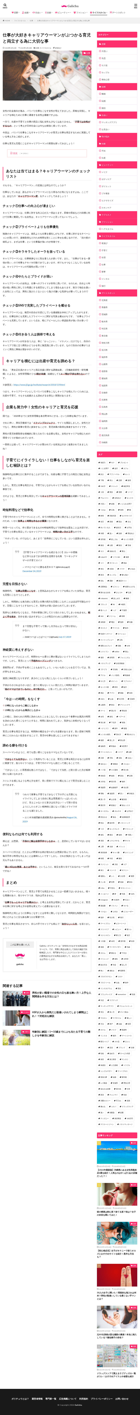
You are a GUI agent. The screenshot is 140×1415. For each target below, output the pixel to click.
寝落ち (102, 876)
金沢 (116, 468)
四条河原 (113, 516)
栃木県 (104, 321)
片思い (104, 51)
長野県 (104, 371)
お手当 (129, 527)
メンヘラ (113, 870)
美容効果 (103, 852)
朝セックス (126, 805)
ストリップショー (107, 640)
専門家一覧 (50, 1398)
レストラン (104, 652)
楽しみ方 (116, 598)
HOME (7, 21)
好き (102, 474)
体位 (102, 569)
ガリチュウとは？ (20, 1398)
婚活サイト (123, 581)
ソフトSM (116, 557)
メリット (122, 847)
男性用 (124, 711)
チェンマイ (114, 1095)
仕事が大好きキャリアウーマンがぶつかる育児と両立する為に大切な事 (63, 21)
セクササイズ (127, 516)
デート (102, 711)
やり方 (102, 681)
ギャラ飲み (124, 1012)
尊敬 (102, 793)
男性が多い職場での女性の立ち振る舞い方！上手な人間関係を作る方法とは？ (61, 994)
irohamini (104, 598)
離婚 (104, 94)
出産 (104, 158)
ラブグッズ (114, 1000)
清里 (102, 841)
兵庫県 (104, 400)
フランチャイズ (106, 994)
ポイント (114, 681)
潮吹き (112, 971)
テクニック (129, 829)
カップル (105, 72)
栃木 (126, 628)
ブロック (103, 604)
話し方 (124, 965)
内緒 (128, 947)
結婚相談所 (126, 817)
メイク (104, 172)
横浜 (111, 835)
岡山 (126, 652)
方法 (102, 1024)
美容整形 (117, 1118)
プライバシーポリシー (102, 1398)
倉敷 (112, 504)
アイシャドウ (125, 705)
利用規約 (83, 1398)
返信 (121, 776)
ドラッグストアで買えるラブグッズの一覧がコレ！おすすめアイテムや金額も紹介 (116, 1375)
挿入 (102, 870)
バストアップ (105, 663)
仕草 (128, 1089)
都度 (102, 740)
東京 (112, 705)
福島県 (102, 746)
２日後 (102, 941)
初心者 (102, 722)
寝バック (103, 610)
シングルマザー (106, 1071)
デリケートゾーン (107, 1124)
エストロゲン (105, 935)
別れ (102, 581)
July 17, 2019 (65, 637)
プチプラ (103, 669)
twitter (116, 652)
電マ (102, 1048)
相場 (125, 728)
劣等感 (102, 539)
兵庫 (102, 758)
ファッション (107, 222)
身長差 (102, 622)
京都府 (104, 392)
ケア (125, 864)
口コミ (127, 1042)
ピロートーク (121, 923)
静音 (116, 687)
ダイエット (106, 186)
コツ (102, 563)
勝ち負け (125, 575)
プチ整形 (105, 193)
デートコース (127, 1036)
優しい (129, 1018)
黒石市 (102, 805)
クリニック (104, 959)
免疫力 (102, 462)
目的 (130, 693)
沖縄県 (104, 442)
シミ (112, 876)
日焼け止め (127, 669)
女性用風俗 (120, 663)
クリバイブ (104, 929)
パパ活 (102, 770)
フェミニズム (125, 657)
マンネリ (125, 1059)
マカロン (103, 1018)
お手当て (130, 811)
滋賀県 (104, 385)
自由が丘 (113, 551)
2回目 (112, 569)
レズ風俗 (103, 1083)
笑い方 (112, 1012)
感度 (127, 557)
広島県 (104, 407)
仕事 (31, 21)
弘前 (129, 592)
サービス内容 (125, 1053)
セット (127, 474)
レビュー (117, 929)
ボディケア (106, 179)
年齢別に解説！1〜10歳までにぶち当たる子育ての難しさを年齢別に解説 (61, 1033)
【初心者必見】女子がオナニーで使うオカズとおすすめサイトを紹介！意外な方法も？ (116, 1253)
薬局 (129, 480)
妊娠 (49, 12)
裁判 (114, 1036)
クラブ (113, 1030)
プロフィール (105, 983)
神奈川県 (105, 343)
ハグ (114, 610)
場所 (102, 657)
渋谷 (114, 965)
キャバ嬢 (116, 852)
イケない (103, 912)
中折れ (112, 888)
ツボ (102, 829)
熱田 (121, 622)
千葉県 (124, 610)
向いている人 (105, 527)
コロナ (120, 977)
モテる (125, 906)
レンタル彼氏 (105, 734)
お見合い (105, 129)
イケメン (114, 906)
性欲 (125, 1095)
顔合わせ (103, 817)
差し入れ (114, 539)
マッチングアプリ (109, 122)
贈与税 (124, 1077)
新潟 (102, 575)
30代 (132, 894)
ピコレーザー (128, 912)
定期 (130, 776)
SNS (101, 616)
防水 (130, 882)
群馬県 (112, 657)
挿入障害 (113, 1059)
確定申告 (126, 486)
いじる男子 (104, 468)
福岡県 (104, 421)
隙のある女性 (105, 592)
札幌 (130, 622)
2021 (102, 699)
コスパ (113, 1107)
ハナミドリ (104, 728)
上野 (102, 847)
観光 (120, 545)
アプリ (112, 693)
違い (102, 1113)
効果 (120, 533)
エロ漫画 (114, 770)
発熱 (123, 722)
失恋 (104, 58)
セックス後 (104, 687)
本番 (102, 533)
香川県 (113, 782)
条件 (126, 983)
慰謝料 (124, 1030)
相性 (116, 959)
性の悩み (105, 136)
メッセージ (104, 894)
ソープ (130, 492)
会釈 (130, 752)
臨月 (125, 687)
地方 (128, 935)
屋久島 (118, 1089)
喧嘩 (123, 616)
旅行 (104, 286)
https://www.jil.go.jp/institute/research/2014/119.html (39, 384)
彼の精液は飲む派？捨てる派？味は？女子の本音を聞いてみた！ (116, 1213)
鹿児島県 (105, 435)
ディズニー (104, 1118)
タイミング (129, 852)
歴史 (119, 988)
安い (121, 793)
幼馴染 (112, 1113)
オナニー (125, 870)
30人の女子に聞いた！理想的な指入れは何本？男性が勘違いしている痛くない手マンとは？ (116, 1295)
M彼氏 (123, 604)
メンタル (26, 1012)
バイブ (120, 752)
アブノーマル (114, 474)
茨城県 (104, 314)
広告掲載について (68, 1398)
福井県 (104, 357)
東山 (123, 551)
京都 (132, 1048)
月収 (116, 864)
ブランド (122, 1048)
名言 (102, 522)
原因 (128, 1101)
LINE (128, 646)
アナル (102, 675)
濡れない (103, 764)
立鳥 (121, 640)
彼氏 (102, 835)
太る (129, 522)
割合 (102, 823)
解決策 (124, 799)
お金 (111, 699)
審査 (120, 858)
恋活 (111, 1048)
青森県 (104, 307)
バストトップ (125, 823)
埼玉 (102, 1012)
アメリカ (116, 628)
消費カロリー (105, 1101)
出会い (38, 12)
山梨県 (104, 364)
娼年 (116, 728)
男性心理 (105, 79)
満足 (102, 693)
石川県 (104, 350)
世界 (112, 882)
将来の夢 (103, 1077)
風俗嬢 (102, 906)
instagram (104, 900)
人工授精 (114, 1065)
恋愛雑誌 (103, 587)
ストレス (114, 486)
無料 (123, 782)
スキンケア (106, 207)
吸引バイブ (104, 1042)
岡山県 (104, 414)
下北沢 (113, 722)
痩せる (102, 1107)
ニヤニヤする (114, 841)
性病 (133, 994)
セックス (130, 498)
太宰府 (125, 959)
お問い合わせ (122, 1398)
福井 (102, 917)
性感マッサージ (106, 634)
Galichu (78, 1405)
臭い (111, 533)
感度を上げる (130, 587)
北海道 (104, 300)
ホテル (102, 1030)
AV (114, 604)
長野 (132, 876)
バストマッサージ (125, 1124)
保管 (102, 1059)
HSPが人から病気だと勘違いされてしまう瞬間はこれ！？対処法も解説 (60, 1014)
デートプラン (105, 923)
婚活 (104, 108)
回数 (119, 646)
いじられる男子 (126, 504)
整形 (111, 492)
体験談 (115, 764)
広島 (112, 510)
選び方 (113, 711)
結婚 (26, 12)
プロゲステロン (106, 977)
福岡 (120, 835)
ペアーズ (122, 717)
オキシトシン (126, 888)
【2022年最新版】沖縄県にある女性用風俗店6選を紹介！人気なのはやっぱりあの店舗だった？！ (117, 1173)
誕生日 (118, 527)
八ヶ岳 (102, 882)
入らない (126, 764)
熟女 (120, 522)
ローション (122, 634)
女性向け (58, 48)
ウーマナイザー (115, 947)
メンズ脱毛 (115, 675)
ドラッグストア (127, 1107)
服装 (112, 776)
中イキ (127, 841)
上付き (115, 912)
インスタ (103, 1036)
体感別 (102, 1065)
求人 (111, 480)
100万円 (130, 1118)
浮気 (111, 758)
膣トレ (129, 929)
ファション (81, 12)
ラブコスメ (106, 215)
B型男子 (125, 746)
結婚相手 (114, 787)
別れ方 (118, 734)
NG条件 (116, 900)
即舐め (113, 746)
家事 (104, 271)
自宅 (102, 717)
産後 (111, 522)
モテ (112, 462)
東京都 (104, 336)
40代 (113, 941)
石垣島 (115, 669)
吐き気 (112, 917)
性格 (102, 1053)
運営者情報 (37, 1398)
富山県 (122, 740)
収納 (121, 882)
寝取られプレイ (106, 646)
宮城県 (115, 1083)
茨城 (129, 545)
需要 (120, 492)
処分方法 (103, 965)
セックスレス (114, 829)
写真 (123, 894)
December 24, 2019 (32, 571)
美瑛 (121, 510)
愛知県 (104, 378)
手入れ (118, 1101)
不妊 (104, 151)
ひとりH (119, 592)
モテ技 (104, 65)
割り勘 (125, 770)
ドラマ (121, 569)
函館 (111, 581)
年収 (111, 858)
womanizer (122, 994)
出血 (117, 983)
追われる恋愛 (105, 1089)
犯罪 (129, 1024)
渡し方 (112, 740)
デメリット (104, 864)
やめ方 (102, 486)
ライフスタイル (99, 12)
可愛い (130, 835)
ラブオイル (117, 1018)
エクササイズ (107, 200)
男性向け (131, 533)
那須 (102, 1095)
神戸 (111, 1024)
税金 (125, 563)
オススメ (103, 628)
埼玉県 (104, 328)
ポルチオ (117, 811)
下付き (124, 953)
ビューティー (63, 12)
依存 (132, 941)
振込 (114, 817)
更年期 (122, 941)
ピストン (116, 587)
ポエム (102, 953)
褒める (113, 953)
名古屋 (125, 787)
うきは (102, 510)
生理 (104, 257)
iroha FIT (103, 557)
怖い (102, 971)
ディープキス (123, 1071)
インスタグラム (106, 988)
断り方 (118, 935)
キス (102, 551)
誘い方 (102, 799)
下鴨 (102, 480)
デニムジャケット (125, 1006)
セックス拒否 (128, 539)
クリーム (112, 616)
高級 (121, 693)
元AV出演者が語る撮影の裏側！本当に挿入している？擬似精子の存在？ (117, 1336)
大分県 (104, 428)
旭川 (121, 917)
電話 (112, 622)
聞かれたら (131, 734)
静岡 (102, 516)
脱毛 (111, 717)
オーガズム (104, 811)
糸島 (120, 758)
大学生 (102, 782)
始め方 (112, 1053)
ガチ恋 (116, 1042)
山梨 (111, 545)
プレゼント (124, 462)
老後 (102, 947)
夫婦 (111, 847)
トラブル (126, 1065)
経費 (121, 1113)
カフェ (125, 468)
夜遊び (104, 243)
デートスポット (119, 12)
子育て (27, 1032)
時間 (102, 858)
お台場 (113, 799)
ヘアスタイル (107, 229)
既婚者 (127, 675)
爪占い (127, 900)
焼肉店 (102, 776)
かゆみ (132, 569)
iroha (102, 888)
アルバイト (104, 498)
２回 (102, 492)
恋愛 (16, 12)
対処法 (131, 793)
